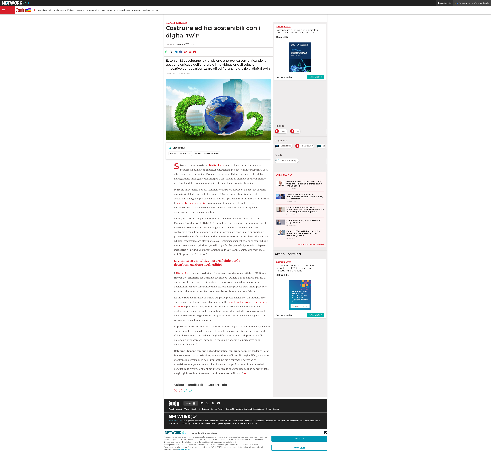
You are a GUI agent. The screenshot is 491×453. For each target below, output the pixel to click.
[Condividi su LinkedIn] (176, 52)
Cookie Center (272, 409)
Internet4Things (122, 10)
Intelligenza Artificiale (63, 10)
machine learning (239, 302)
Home (169, 44)
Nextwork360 (175, 421)
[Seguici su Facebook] (213, 403)
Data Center (106, 10)
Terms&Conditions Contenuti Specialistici (245, 409)
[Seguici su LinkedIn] (201, 403)
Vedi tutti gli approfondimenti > (311, 244)
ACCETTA (299, 438)
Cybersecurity (92, 10)
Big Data (80, 10)
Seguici (189, 403)
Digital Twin (183, 273)
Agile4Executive (150, 10)
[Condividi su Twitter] (171, 52)
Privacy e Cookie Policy (212, 409)
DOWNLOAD (315, 77)
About (171, 409)
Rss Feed (195, 409)
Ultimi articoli (44, 10)
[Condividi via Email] (190, 52)
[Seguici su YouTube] (218, 403)
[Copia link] (185, 52)
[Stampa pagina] (195, 52)
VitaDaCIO (136, 10)
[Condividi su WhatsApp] (167, 52)
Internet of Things (184, 44)
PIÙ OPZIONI (299, 447)
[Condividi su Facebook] (181, 52)
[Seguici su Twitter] (207, 403)
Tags (186, 409)
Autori (179, 409)
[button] (7, 10)
